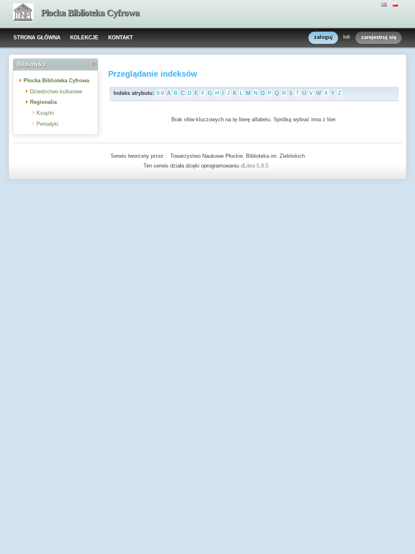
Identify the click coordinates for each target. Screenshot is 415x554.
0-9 (160, 93)
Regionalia (43, 102)
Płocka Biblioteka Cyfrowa (90, 13)
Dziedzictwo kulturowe (56, 91)
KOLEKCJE (84, 37)
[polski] (396, 4)
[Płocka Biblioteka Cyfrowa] (23, 13)
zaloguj (323, 37)
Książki (45, 113)
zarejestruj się (378, 37)
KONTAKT (120, 37)
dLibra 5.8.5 (255, 166)
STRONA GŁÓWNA (36, 37)
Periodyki (47, 124)
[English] (385, 4)
